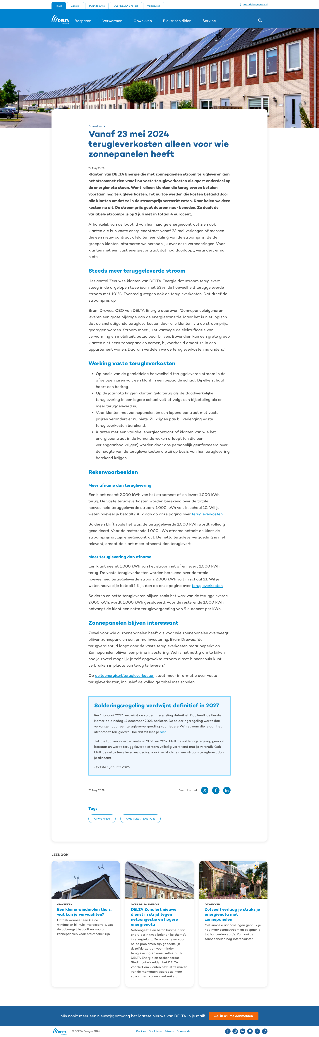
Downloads (183, 1031)
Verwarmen (112, 20)
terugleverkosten (207, 514)
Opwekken (142, 20)
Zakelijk (75, 5)
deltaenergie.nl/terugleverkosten (124, 675)
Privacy (169, 1031)
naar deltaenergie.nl (255, 4)
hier (163, 732)
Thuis (58, 5)
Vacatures (153, 5)
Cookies (141, 1031)
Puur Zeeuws (97, 5)
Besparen (83, 20)
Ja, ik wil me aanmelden (233, 1016)
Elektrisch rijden (177, 20)
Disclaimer (155, 1031)
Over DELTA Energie (126, 5)
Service (209, 20)
